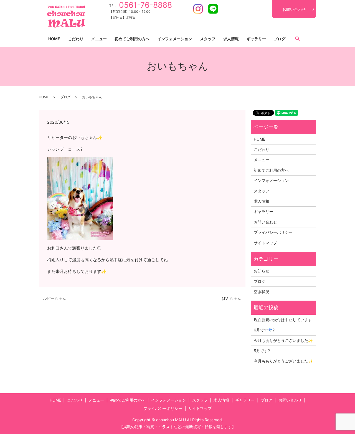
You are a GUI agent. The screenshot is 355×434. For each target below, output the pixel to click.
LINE (213, 9)
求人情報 (231, 38)
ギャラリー (256, 38)
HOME (54, 38)
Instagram (198, 9)
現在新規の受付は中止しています (283, 319)
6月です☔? (264, 330)
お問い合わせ (294, 9)
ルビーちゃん (54, 298)
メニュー (99, 38)
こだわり (75, 38)
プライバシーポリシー (273, 232)
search (297, 38)
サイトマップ (265, 242)
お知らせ (261, 270)
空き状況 (261, 291)
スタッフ (207, 38)
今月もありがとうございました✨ (283, 340)
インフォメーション (174, 38)
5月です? (262, 350)
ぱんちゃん (231, 298)
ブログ (279, 38)
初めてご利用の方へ (132, 38)
